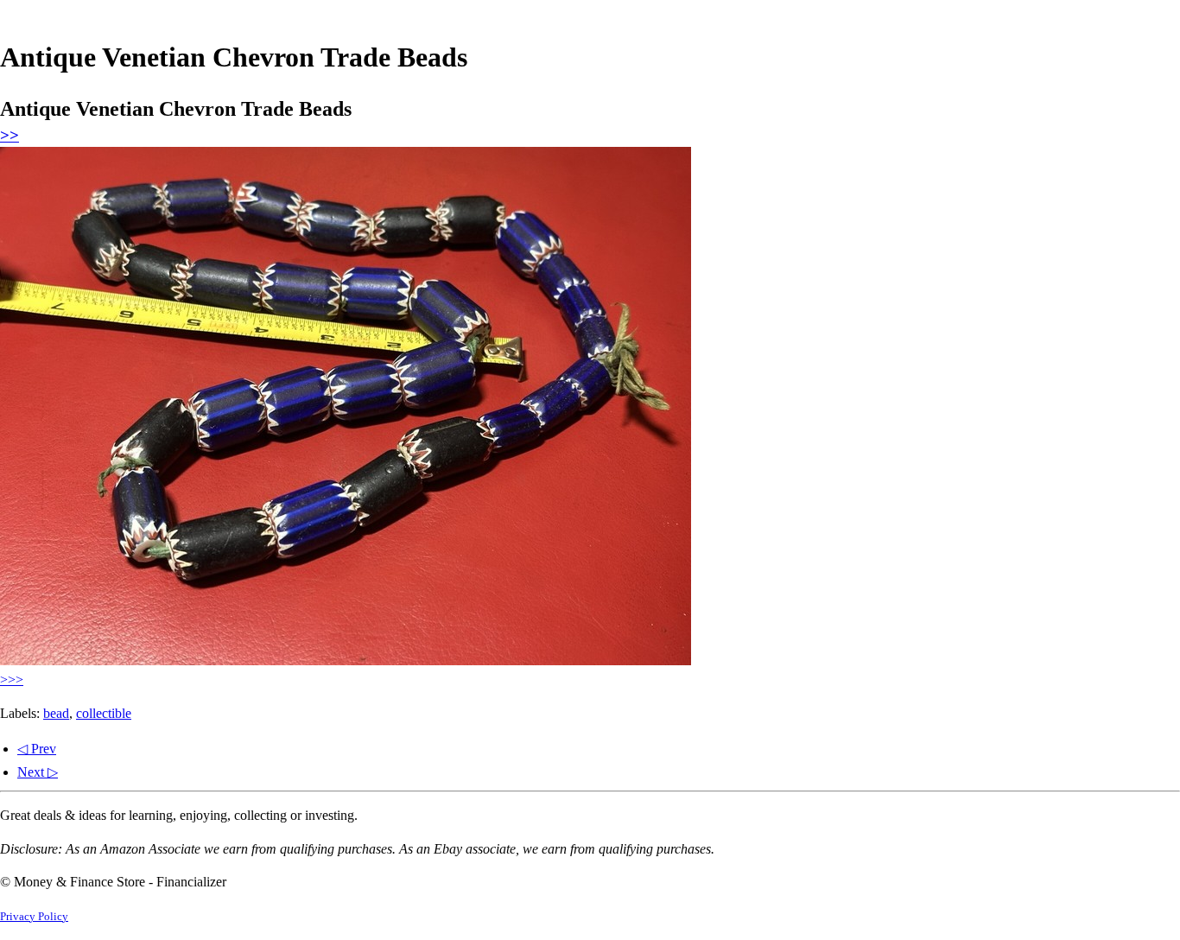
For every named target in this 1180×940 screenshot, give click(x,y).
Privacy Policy (34, 917)
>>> (11, 679)
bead (56, 713)
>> (9, 135)
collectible (103, 713)
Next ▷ (37, 772)
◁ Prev (36, 748)
